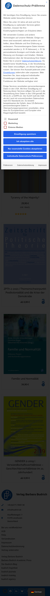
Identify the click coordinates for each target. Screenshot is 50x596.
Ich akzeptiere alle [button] (25, 141)
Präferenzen (8, 165)
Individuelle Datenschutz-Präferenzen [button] (25, 156)
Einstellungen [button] (9, 72)
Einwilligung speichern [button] (25, 134)
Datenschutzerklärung (31, 61)
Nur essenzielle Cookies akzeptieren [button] (25, 149)
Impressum (42, 165)
